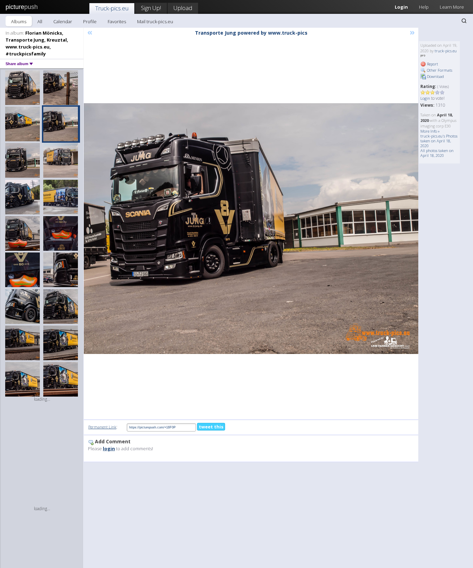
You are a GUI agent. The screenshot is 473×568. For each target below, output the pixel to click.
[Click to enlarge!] (251, 228)
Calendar (62, 21)
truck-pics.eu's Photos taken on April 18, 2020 (438, 140)
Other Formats (439, 70)
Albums (18, 21)
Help (424, 7)
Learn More (452, 7)
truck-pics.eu (446, 50)
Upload (182, 8)
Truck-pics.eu (111, 8)
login (109, 448)
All (39, 21)
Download (435, 76)
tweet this (211, 427)
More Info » (430, 131)
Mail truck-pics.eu (155, 21)
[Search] (464, 20)
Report (432, 63)
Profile (90, 21)
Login (401, 7)
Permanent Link (102, 426)
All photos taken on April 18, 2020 (437, 153)
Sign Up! (151, 8)
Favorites (117, 21)
